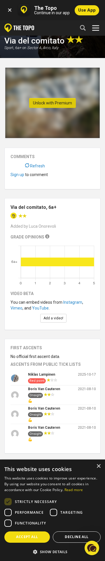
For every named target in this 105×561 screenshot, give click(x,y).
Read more (73, 489)
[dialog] (52, 510)
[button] (52, 551)
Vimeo (16, 308)
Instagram (72, 302)
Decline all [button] (76, 536)
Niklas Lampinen (41, 374)
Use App (87, 10)
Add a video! (53, 318)
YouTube (40, 308)
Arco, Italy (50, 48)
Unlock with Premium (52, 103)
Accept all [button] (27, 536)
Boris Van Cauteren (44, 389)
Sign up (17, 174)
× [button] (98, 466)
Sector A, (34, 48)
